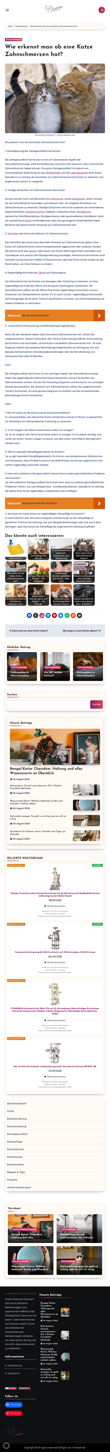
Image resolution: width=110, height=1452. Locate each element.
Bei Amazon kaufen (56, 906)
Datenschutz (15, 1365)
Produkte (12, 1179)
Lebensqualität (79, 172)
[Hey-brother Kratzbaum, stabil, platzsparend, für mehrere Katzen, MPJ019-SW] (55, 1052)
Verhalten (13, 233)
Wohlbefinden (53, 172)
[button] (6, 1445)
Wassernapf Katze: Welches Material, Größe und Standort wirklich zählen (29, 1269)
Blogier (63, 1447)
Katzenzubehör (15, 1164)
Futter (10, 1111)
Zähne (41, 272)
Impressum (14, 1373)
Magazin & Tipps (16, 1172)
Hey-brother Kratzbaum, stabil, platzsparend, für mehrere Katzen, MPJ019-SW (55, 1066)
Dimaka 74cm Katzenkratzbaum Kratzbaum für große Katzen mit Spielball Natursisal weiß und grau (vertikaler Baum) (55, 894)
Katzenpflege (14, 1141)
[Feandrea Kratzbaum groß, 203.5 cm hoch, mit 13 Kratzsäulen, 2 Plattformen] (55, 938)
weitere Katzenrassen (19, 1187)
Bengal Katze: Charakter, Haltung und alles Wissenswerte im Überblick (27, 1237)
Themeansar (78, 1447)
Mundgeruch (84, 211)
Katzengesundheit (17, 1134)
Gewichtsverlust (35, 211)
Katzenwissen (13, 39)
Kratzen (27, 220)
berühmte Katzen (16, 1103)
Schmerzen (57, 198)
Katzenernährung (17, 1118)
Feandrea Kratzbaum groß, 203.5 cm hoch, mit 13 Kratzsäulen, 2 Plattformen (55, 952)
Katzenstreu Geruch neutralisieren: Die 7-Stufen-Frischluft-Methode (77, 1237)
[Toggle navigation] (7, 10)
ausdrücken (78, 198)
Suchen (12, 694)
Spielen (33, 250)
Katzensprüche (15, 1149)
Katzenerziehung (16, 1126)
